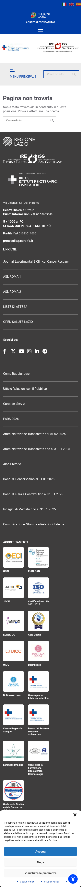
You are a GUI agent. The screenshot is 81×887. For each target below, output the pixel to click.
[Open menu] (40, 29)
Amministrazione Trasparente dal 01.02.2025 (34, 434)
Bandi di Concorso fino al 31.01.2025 (28, 479)
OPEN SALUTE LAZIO (18, 322)
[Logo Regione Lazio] (40, 141)
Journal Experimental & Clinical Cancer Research (36, 261)
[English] (71, 4)
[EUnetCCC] (13, 621)
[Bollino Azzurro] (13, 681)
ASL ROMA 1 (12, 276)
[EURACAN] (38, 557)
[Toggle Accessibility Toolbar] (73, 879)
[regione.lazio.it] (40, 15)
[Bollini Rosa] (38, 651)
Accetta (40, 851)
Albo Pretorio (12, 464)
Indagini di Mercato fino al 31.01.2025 (29, 509)
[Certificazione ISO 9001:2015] (38, 587)
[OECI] (13, 557)
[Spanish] (78, 4)
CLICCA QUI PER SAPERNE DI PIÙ (27, 226)
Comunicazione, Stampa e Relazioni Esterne (33, 524)
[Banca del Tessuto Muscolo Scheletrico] (38, 714)
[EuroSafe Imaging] (13, 751)
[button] (75, 815)
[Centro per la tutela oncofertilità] (38, 681)
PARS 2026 (11, 419)
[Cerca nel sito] (74, 74)
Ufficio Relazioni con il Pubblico (25, 389)
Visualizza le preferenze (40, 873)
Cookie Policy (27, 881)
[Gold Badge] (38, 621)
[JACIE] (13, 587)
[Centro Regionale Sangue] (13, 714)
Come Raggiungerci (16, 374)
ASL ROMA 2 (12, 292)
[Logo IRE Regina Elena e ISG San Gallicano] (40, 47)
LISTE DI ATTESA (15, 307)
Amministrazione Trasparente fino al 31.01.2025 (36, 449)
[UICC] (13, 651)
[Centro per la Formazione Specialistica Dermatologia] (38, 751)
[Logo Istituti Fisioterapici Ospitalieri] (40, 158)
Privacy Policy (51, 881)
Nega (40, 862)
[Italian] (64, 4)
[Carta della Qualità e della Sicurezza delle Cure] (13, 790)
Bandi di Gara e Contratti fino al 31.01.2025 (33, 494)
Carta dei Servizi (14, 404)
